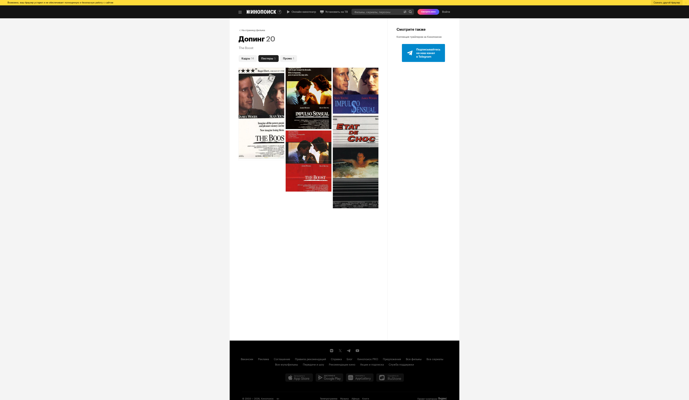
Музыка (344, 398)
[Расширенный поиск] (405, 12)
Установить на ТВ (336, 11)
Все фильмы (414, 359)
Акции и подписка (372, 364)
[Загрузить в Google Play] (329, 377)
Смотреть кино (428, 12)
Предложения (392, 359)
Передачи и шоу (313, 364)
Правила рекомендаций (310, 359)
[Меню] (240, 12)
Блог (350, 359)
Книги (365, 398)
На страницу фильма (253, 30)
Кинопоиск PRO (367, 359)
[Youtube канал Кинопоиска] (357, 350)
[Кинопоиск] (261, 11)
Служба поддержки (401, 364)
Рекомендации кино (342, 364)
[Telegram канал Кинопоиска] (349, 350)
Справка (336, 359)
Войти (446, 11)
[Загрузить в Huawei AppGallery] (360, 377)
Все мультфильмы (286, 364)
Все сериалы (434, 359)
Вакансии (247, 359)
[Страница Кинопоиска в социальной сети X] (340, 350)
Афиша (355, 398)
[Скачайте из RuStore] (390, 377)
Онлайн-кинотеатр (304, 11)
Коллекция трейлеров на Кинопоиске (419, 36)
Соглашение (282, 359)
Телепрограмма (328, 398)
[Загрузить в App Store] (299, 377)
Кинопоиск (267, 398)
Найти (410, 12)
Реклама (263, 359)
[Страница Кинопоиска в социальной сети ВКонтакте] (331, 350)
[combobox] (376, 12)
